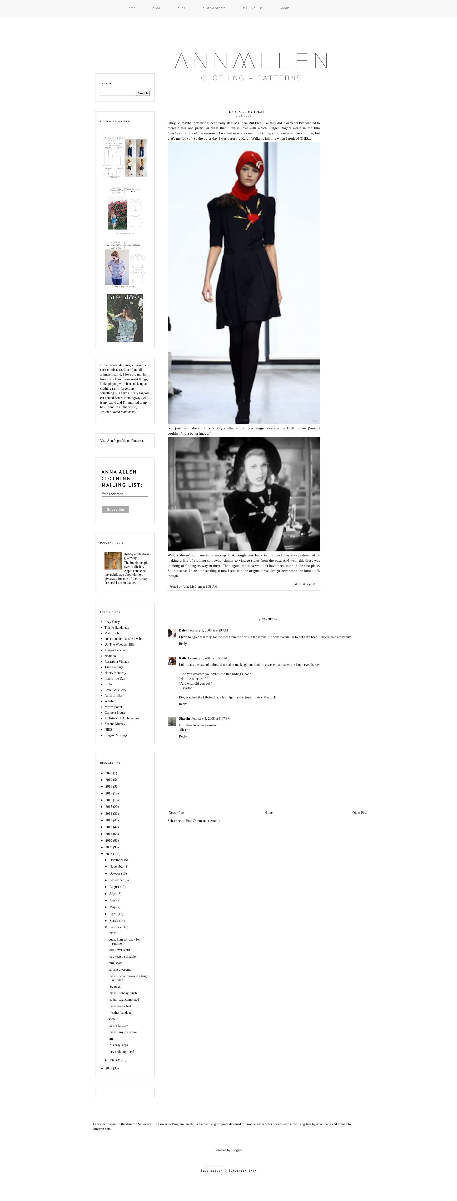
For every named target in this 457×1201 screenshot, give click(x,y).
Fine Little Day (114, 678)
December (116, 860)
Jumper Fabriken (115, 650)
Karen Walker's (252, 138)
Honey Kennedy (115, 673)
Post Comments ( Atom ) (203, 821)
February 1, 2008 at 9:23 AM (208, 630)
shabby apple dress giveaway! (136, 556)
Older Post (360, 812)
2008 (109, 854)
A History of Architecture (121, 718)
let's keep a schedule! (123, 956)
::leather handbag (120, 1012)
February (116, 927)
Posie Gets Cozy (115, 690)
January (115, 1060)
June (112, 900)
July (112, 894)
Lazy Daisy (112, 622)
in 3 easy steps (118, 1045)
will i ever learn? (120, 950)
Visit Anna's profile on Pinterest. (122, 441)
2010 (109, 840)
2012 (109, 827)
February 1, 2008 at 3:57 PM (207, 658)
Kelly (183, 658)
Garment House (114, 712)
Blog (156, 8)
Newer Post (176, 812)
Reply (183, 644)
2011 (109, 834)
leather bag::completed (124, 999)
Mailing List (253, 8)
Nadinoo (110, 656)
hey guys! (115, 986)
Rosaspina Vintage (116, 661)
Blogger (236, 1150)
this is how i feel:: (121, 1006)
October (115, 873)
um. (111, 1038)
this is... (114, 933)
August (114, 887)
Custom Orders (214, 8)
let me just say (118, 1025)
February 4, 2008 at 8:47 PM (210, 718)
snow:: (113, 1019)
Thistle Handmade (116, 627)
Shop (181, 8)
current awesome (120, 969)
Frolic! (109, 684)
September (117, 880)
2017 (109, 793)
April (113, 914)
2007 (109, 1068)
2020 (109, 773)
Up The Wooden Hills (119, 644)
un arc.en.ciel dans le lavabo (123, 639)
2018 (109, 786)
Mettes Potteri (113, 707)
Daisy (183, 630)
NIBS (108, 729)
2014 (109, 813)
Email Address (112, 494)
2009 (109, 847)
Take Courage (113, 667)
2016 (109, 800)
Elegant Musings (115, 735)
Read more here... (125, 412)
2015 (109, 807)
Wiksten (109, 701)
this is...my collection (123, 1032)
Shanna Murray (114, 724)
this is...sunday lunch (123, 993)
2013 (109, 820)
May (112, 907)
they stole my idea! (121, 1051)
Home (131, 8)
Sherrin (184, 718)
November (116, 866)
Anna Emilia (113, 695)
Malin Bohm (112, 633)
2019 (109, 780)
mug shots (115, 963)
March (114, 920)
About (285, 8)
